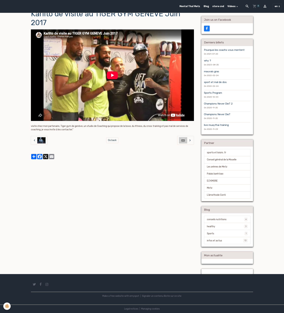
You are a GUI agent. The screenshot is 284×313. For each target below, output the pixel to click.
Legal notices (131, 308)
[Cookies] (7, 306)
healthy (227, 226)
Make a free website (113, 296)
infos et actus (227, 240)
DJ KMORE (212, 180)
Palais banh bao (215, 173)
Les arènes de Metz (217, 166)
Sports (227, 233)
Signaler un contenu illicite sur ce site (161, 296)
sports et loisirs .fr (216, 152)
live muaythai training (216, 125)
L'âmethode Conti (216, 195)
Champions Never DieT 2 (218, 103)
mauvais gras (211, 71)
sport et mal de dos (215, 82)
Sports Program (213, 92)
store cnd (218, 6)
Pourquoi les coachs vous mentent (224, 49)
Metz (209, 187)
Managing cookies (150, 308)
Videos (231, 6)
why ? (207, 60)
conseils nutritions (227, 219)
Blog (206, 6)
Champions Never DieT (217, 114)
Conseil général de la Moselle (222, 159)
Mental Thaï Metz (189, 6)
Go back (112, 140)
